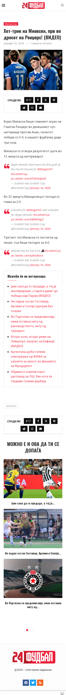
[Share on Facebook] (38, 100)
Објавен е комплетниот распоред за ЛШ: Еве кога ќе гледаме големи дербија (31, 376)
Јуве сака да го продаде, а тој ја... (33, 503)
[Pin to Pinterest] (54, 100)
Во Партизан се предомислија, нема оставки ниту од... (33, 605)
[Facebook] (26, 683)
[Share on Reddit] (24, 108)
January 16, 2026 (40, 188)
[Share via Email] (40, 108)
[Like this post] (30, 100)
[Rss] (40, 683)
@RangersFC (44, 169)
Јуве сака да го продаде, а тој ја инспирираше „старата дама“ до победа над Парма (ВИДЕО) (34, 291)
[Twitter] (33, 683)
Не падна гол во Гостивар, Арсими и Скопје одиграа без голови (32, 306)
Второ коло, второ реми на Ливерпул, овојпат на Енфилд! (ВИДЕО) (32, 341)
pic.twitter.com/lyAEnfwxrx (27, 255)
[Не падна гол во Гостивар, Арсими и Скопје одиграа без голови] (33, 528)
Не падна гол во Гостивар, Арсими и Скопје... (33, 553)
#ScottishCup (19, 174)
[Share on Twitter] (45, 100)
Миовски (11, 406)
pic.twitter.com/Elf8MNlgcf (27, 219)
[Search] (62, 5)
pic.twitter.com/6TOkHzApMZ (28, 178)
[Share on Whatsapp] (32, 108)
